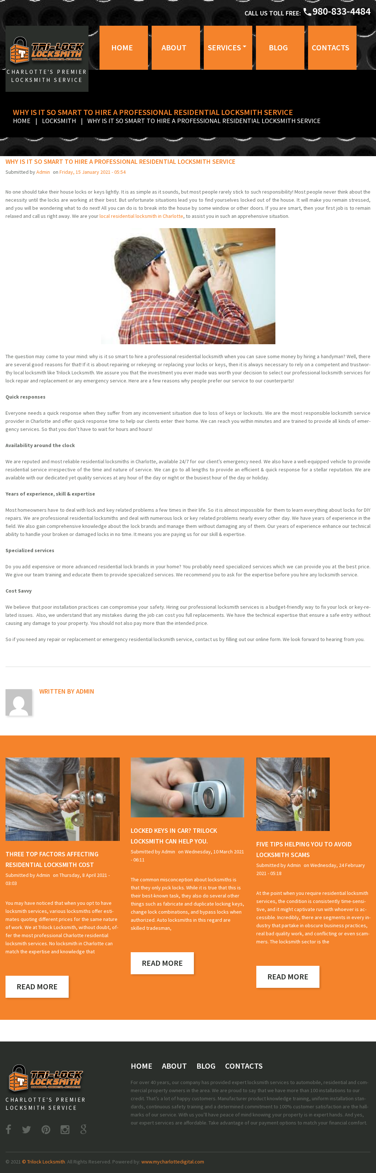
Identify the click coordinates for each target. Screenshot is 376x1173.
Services (224, 47)
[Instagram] (65, 1130)
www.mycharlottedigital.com (172, 1161)
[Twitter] (26, 1130)
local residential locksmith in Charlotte (141, 216)
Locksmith (59, 120)
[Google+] (83, 1130)
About (174, 47)
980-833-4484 (341, 11)
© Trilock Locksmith (43, 1161)
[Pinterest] (45, 1130)
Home (122, 47)
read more (37, 986)
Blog (278, 47)
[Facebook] (8, 1130)
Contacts (330, 47)
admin (43, 172)
